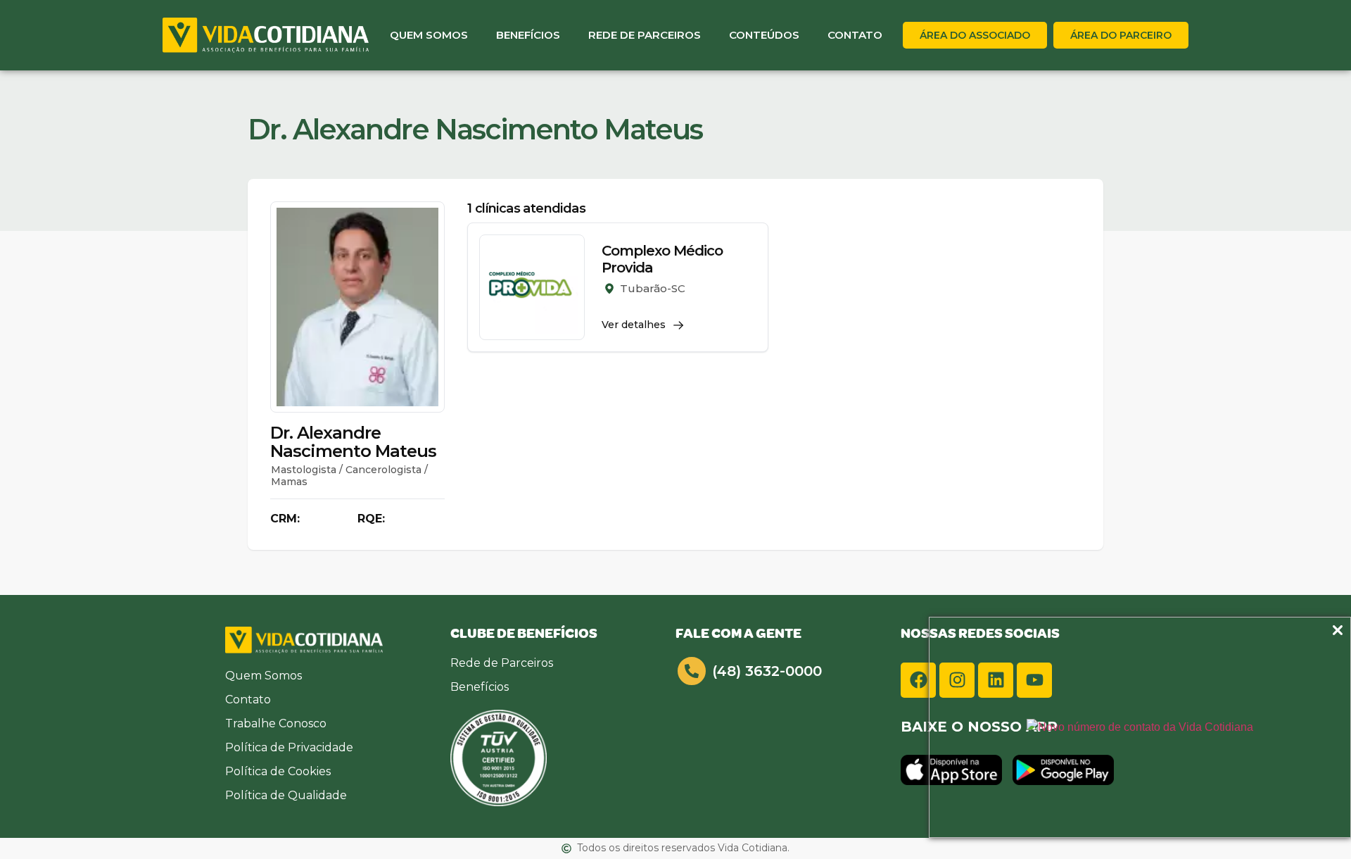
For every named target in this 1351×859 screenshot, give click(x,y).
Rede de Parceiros (644, 35)
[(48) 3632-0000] (692, 671)
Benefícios (528, 35)
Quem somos (429, 35)
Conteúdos (764, 35)
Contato (854, 35)
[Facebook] (918, 680)
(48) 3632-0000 (767, 671)
